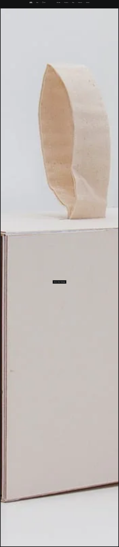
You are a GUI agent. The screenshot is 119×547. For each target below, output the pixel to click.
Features (80, 2)
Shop (37, 2)
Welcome (58, 2)
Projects (66, 2)
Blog (73, 2)
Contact (87, 2)
